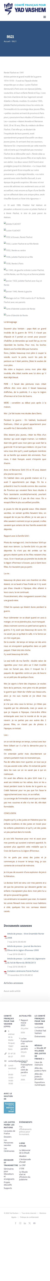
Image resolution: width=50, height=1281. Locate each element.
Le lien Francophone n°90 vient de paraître (25, 1067)
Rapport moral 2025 (24, 1023)
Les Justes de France (9, 1132)
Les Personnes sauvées (8, 1142)
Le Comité (39, 1027)
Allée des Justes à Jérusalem (39, 1076)
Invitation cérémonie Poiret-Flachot (22, 971)
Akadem (22, 1156)
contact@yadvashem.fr (11, 1061)
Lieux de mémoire (39, 1063)
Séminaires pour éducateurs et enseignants (9, 1173)
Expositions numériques (40, 1083)
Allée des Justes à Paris (40, 1069)
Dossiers (7, 1136)
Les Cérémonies (9, 1149)
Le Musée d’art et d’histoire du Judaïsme (24, 1176)
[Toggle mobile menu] (44, 17)
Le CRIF (22, 1165)
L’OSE (21, 1168)
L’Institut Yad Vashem (40, 1031)
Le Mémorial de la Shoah (24, 1151)
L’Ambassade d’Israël (25, 1160)
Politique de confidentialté (29, 1217)
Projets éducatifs (8, 1183)
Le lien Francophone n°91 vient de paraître (25, 1043)
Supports (8, 1188)
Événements (40, 1036)
